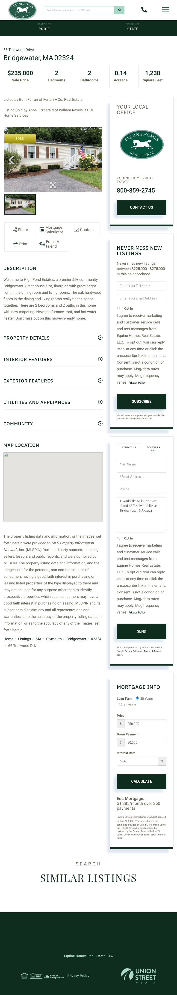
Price (44, 29)
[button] (119, 10)
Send (141, 631)
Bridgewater (76, 639)
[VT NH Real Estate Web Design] (138, 975)
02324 (96, 639)
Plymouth (54, 639)
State (132, 29)
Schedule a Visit (154, 449)
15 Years (130, 705)
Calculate (141, 781)
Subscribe (141, 401)
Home (8, 639)
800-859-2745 (136, 190)
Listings (24, 639)
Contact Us (141, 207)
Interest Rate (126, 753)
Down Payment (128, 734)
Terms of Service (152, 651)
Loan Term (124, 699)
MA (38, 639)
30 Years (146, 699)
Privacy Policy (136, 382)
